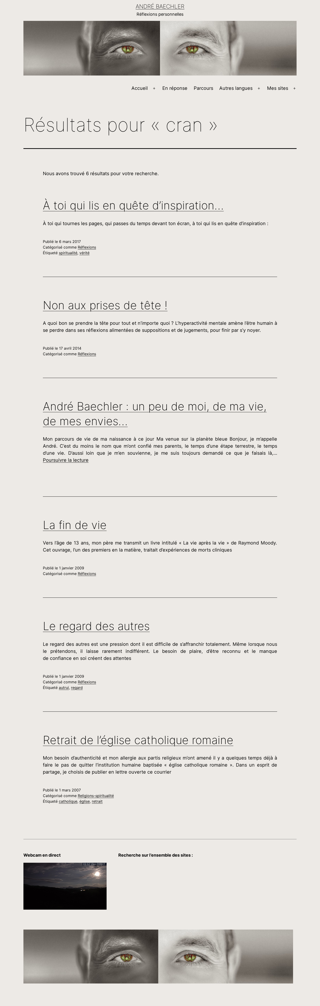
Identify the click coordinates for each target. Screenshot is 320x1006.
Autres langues (236, 88)
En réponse (174, 88)
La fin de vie (75, 525)
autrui (64, 687)
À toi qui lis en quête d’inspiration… (133, 205)
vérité (84, 252)
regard (77, 687)
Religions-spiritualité (96, 795)
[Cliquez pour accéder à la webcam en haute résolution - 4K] (65, 885)
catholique (68, 801)
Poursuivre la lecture (66, 460)
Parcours (203, 88)
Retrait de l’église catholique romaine (138, 740)
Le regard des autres (96, 626)
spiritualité (68, 252)
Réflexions (87, 247)
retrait (97, 801)
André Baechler (160, 6)
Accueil (139, 88)
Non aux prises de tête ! (105, 305)
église (84, 801)
